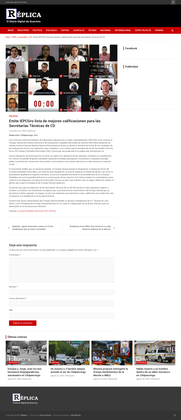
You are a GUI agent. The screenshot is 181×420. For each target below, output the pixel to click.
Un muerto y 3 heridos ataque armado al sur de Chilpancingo (68, 370)
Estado (92, 30)
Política (37, 30)
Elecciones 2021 (41, 211)
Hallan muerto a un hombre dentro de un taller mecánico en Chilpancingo (153, 372)
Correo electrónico (18, 298)
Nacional (105, 30)
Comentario (15, 255)
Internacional (123, 30)
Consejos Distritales (26, 211)
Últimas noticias (17, 337)
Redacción (31, 131)
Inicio (11, 30)
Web (11, 310)
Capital (65, 30)
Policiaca (51, 30)
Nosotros (23, 30)
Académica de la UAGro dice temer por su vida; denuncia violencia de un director (90, 227)
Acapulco (79, 30)
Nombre (13, 287)
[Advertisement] (148, 88)
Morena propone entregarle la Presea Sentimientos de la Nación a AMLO (110, 372)
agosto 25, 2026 (14, 379)
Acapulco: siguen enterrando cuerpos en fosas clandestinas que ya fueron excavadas (32, 227)
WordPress (76, 415)
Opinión (159, 30)
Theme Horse (45, 415)
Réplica (24, 415)
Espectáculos (143, 30)
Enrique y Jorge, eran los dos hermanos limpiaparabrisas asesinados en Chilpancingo (24, 372)
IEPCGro (52, 211)
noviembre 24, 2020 (17, 131)
